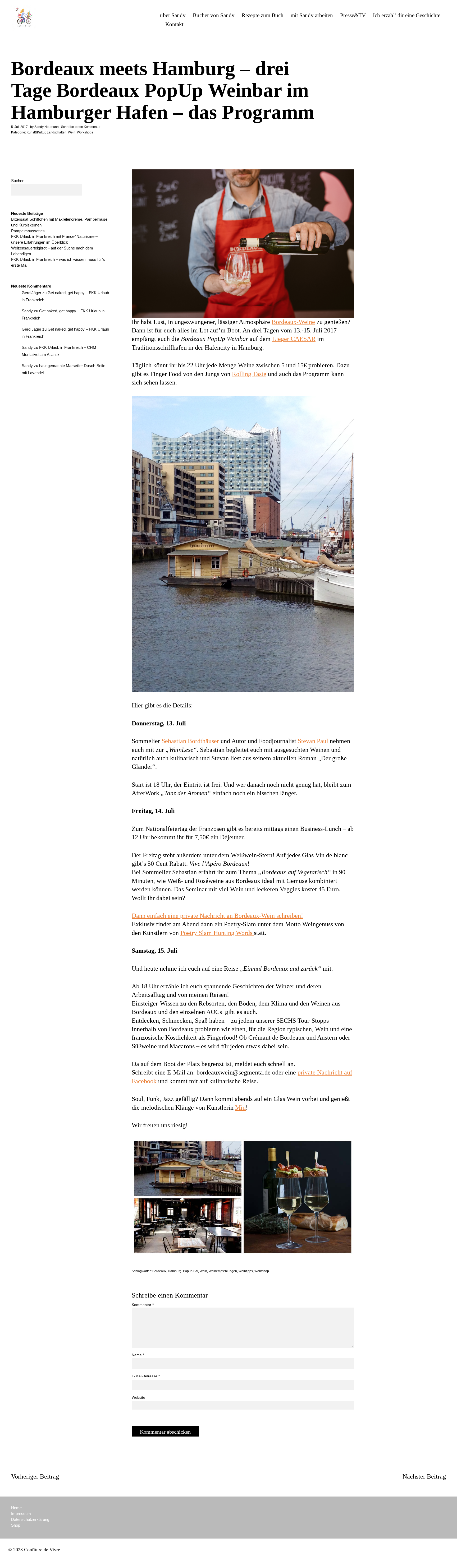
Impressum (21, 1513)
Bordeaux (159, 1271)
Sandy (27, 311)
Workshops (85, 132)
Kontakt (174, 24)
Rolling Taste (249, 373)
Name (138, 1355)
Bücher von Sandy (214, 15)
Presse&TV (353, 15)
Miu (240, 1107)
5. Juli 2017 (19, 127)
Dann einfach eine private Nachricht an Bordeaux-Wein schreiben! (217, 915)
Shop (15, 1525)
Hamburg (174, 1271)
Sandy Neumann (46, 127)
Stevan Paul (312, 741)
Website (138, 1397)
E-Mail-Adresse (146, 1376)
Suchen (17, 180)
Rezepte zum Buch (263, 15)
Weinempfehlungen (223, 1271)
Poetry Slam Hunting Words (217, 932)
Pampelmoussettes (28, 231)
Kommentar (143, 1305)
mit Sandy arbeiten (312, 15)
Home (16, 1508)
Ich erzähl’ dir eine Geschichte (406, 15)
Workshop (261, 1271)
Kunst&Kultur (36, 132)
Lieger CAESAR (294, 338)
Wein (71, 132)
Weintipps (246, 1271)
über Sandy (173, 15)
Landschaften (56, 132)
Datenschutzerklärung (30, 1519)
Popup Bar (190, 1271)
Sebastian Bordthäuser (190, 741)
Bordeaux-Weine (293, 321)
